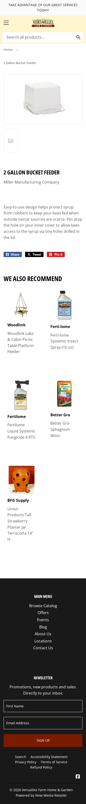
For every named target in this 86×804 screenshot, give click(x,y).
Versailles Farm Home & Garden (47, 790)
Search (20, 756)
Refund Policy (41, 767)
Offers (43, 612)
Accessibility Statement (49, 756)
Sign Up (43, 740)
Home (8, 49)
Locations (43, 641)
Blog (43, 627)
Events (43, 619)
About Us (43, 633)
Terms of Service (54, 762)
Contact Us (43, 647)
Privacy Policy (25, 762)
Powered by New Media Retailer (41, 795)
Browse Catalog (43, 605)
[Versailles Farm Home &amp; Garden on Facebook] (78, 776)
